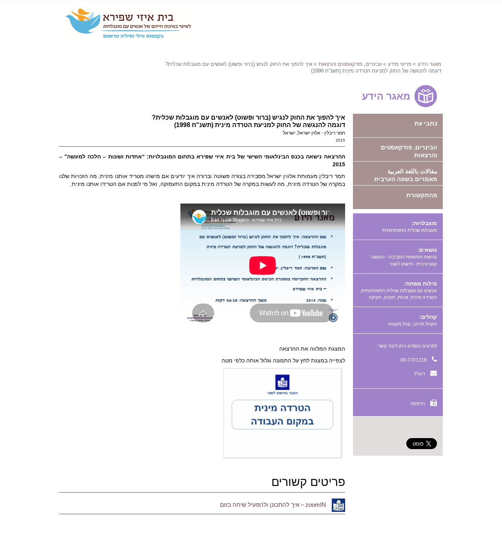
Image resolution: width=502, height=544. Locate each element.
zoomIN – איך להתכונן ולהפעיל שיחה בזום (273, 504)
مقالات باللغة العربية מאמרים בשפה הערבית (405, 175)
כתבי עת (426, 123)
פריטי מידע (399, 64)
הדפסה (418, 403)
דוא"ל (420, 374)
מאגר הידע (429, 64)
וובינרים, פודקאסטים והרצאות (350, 64)
